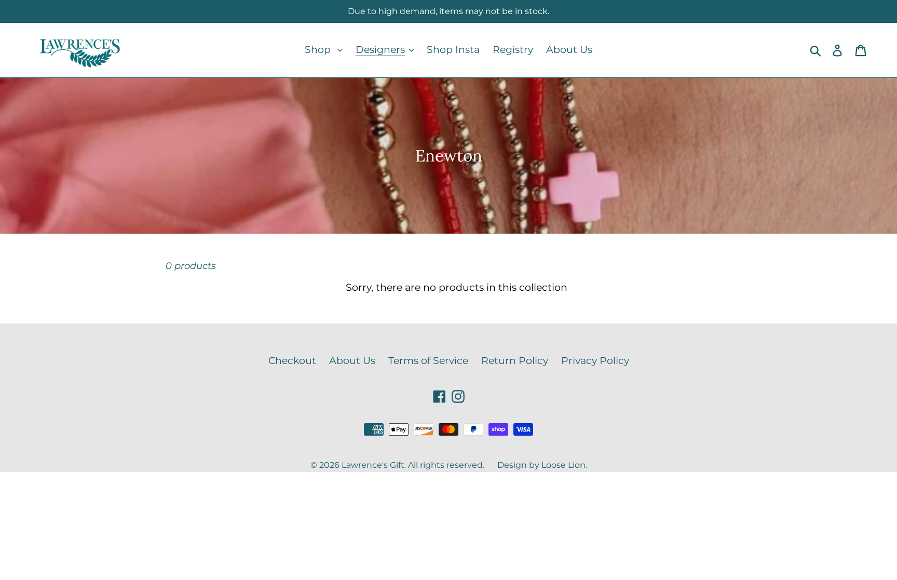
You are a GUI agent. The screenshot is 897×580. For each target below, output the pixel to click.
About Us (352, 361)
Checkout (292, 361)
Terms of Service (428, 361)
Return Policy (514, 361)
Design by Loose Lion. (542, 465)
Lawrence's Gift (373, 465)
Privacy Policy (595, 361)
